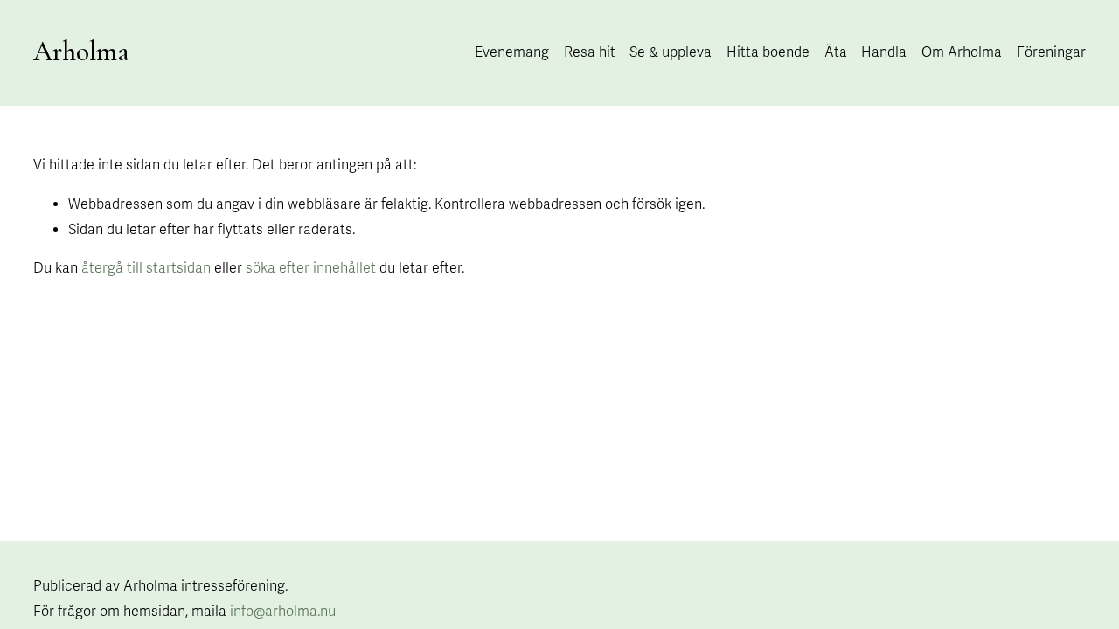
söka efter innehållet (311, 268)
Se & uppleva (670, 52)
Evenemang (512, 52)
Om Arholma (961, 52)
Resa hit (589, 52)
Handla (884, 52)
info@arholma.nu (283, 611)
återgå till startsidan (146, 268)
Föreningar (1051, 52)
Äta (835, 52)
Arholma (81, 51)
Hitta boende (768, 52)
